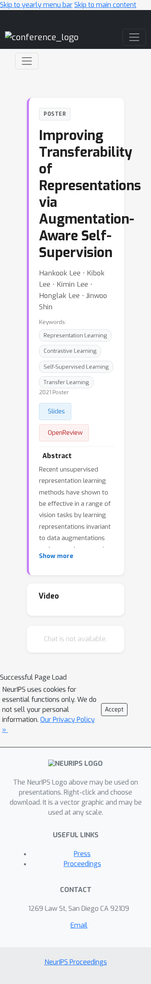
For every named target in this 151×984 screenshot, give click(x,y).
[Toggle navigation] (27, 61)
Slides (56, 411)
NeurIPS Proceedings (75, 962)
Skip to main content (105, 4)
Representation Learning (75, 335)
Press (82, 853)
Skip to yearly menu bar (36, 4)
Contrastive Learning (70, 350)
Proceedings (82, 863)
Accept (114, 710)
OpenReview (65, 432)
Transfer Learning (66, 382)
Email (79, 925)
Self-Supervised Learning (76, 366)
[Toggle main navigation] (134, 37)
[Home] (41, 37)
